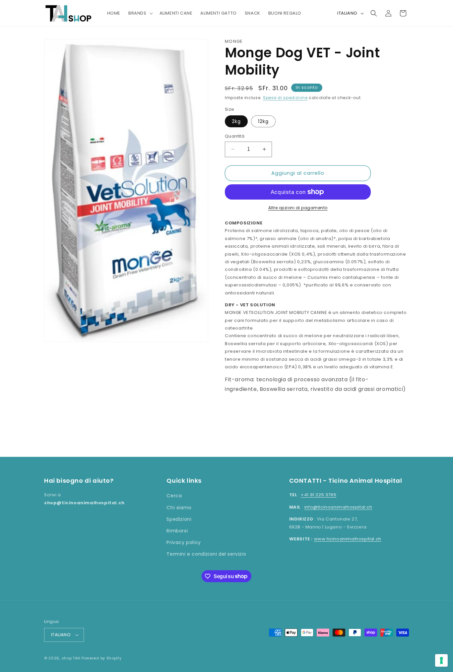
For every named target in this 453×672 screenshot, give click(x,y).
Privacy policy (183, 542)
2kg (236, 121)
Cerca (174, 495)
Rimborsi (177, 530)
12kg (263, 121)
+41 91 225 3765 (318, 495)
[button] (140, 13)
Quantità (234, 136)
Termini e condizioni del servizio (206, 554)
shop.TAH (71, 658)
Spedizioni (178, 519)
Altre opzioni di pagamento (298, 208)
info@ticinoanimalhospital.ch (338, 507)
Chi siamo (178, 507)
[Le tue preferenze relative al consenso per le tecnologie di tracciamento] (441, 660)
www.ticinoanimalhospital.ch (347, 539)
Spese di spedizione (285, 97)
